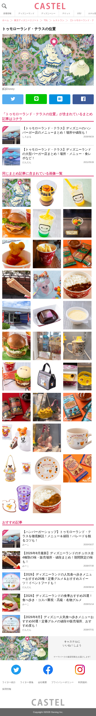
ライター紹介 (9, 682)
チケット (66, 13)
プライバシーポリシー (62, 682)
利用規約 (82, 682)
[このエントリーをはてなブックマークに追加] (59, 99)
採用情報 (6, 689)
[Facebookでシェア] (83, 99)
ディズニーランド (26, 13)
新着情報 (7, 13)
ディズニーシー (48, 13)
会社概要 (42, 682)
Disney (10, 89)
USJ (79, 13)
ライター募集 (26, 682)
